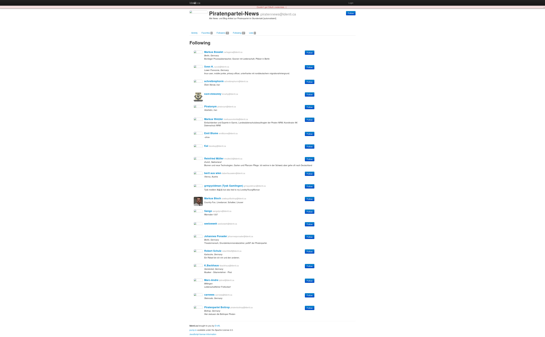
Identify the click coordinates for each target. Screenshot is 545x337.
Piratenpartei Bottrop (217, 307)
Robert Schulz (212, 250)
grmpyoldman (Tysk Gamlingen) (223, 185)
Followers (222, 32)
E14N (217, 325)
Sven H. (209, 66)
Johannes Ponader (215, 236)
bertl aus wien (212, 173)
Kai (206, 146)
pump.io (193, 329)
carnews (209, 294)
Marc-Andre (211, 280)
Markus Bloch (212, 198)
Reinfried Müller (214, 158)
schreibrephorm (214, 81)
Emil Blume (211, 133)
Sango (208, 211)
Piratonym (210, 106)
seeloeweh (210, 223)
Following (239, 32)
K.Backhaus (211, 265)
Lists (252, 32)
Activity (194, 32)
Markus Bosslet (213, 52)
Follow (351, 13)
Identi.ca (194, 3)
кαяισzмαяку (212, 93)
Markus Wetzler (213, 119)
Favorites (207, 32)
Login (350, 2)
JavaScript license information (202, 334)
